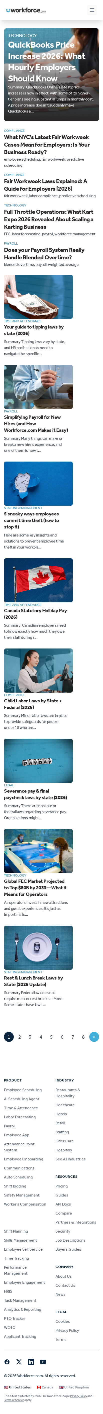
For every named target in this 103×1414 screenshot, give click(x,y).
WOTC (9, 1327)
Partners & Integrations (76, 1222)
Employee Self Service (23, 1249)
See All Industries (71, 1159)
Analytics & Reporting (22, 1309)
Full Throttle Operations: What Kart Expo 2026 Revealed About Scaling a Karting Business (49, 219)
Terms (61, 1339)
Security (63, 1231)
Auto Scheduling (18, 1177)
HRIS (8, 1291)
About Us (64, 1276)
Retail (60, 1123)
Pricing (62, 1186)
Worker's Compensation (25, 1204)
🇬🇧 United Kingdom (74, 1387)
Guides (62, 1195)
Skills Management (20, 1240)
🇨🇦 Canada (45, 1387)
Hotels (61, 1114)
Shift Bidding (15, 1186)
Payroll (9, 1126)
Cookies (63, 1321)
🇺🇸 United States (17, 1387)
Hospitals (64, 1150)
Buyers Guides (68, 1249)
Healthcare (65, 1105)
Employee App (16, 1135)
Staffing (62, 1132)
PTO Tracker (14, 1318)
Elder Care (65, 1141)
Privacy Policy (67, 1330)
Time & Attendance (21, 1108)
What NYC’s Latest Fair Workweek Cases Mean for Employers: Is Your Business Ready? (47, 145)
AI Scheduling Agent (21, 1099)
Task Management (20, 1300)
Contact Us (65, 1285)
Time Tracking (16, 1258)
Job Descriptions (71, 1240)
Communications (19, 1168)
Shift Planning (16, 1231)
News (61, 1294)
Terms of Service (14, 1400)
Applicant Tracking (20, 1336)
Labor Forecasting (20, 1117)
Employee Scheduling (23, 1089)
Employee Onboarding (23, 1159)
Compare (64, 1213)
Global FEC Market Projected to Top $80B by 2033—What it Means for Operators (35, 887)
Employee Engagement (24, 1282)
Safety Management (22, 1195)
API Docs (63, 1204)
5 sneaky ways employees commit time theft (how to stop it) (31, 520)
